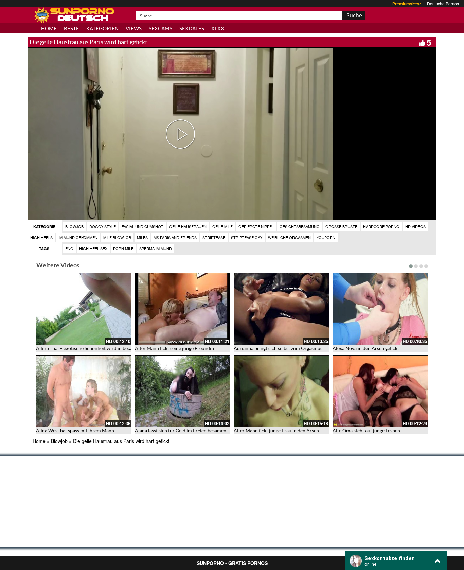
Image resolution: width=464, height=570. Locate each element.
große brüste (341, 226)
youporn (326, 237)
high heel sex (93, 248)
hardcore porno (381, 226)
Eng (69, 248)
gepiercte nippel (256, 226)
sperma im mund (155, 248)
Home (39, 440)
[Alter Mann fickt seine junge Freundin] (182, 309)
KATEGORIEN (102, 28)
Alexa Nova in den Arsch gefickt (366, 348)
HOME (49, 28)
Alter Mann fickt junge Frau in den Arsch (276, 430)
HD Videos (415, 226)
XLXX (217, 28)
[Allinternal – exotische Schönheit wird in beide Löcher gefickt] (83, 309)
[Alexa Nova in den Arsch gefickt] (380, 309)
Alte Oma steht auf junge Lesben (366, 430)
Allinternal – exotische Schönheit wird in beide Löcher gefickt (100, 348)
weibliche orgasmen (289, 237)
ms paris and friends (175, 237)
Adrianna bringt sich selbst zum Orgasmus (278, 348)
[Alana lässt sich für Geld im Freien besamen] (182, 391)
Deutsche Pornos (443, 3)
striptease (213, 237)
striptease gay (246, 237)
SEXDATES (191, 28)
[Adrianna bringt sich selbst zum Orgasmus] (281, 309)
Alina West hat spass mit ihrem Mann (75, 430)
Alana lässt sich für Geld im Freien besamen (180, 430)
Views (134, 28)
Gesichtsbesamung (300, 226)
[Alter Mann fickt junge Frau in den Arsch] (281, 391)
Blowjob (74, 226)
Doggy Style (102, 226)
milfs (142, 237)
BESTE (71, 28)
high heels (41, 237)
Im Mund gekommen (77, 237)
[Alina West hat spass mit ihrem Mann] (83, 391)
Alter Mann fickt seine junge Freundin (174, 348)
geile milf (222, 226)
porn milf (123, 248)
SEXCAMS (160, 28)
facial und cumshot (142, 226)
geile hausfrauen (188, 226)
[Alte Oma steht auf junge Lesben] (380, 391)
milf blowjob (117, 237)
